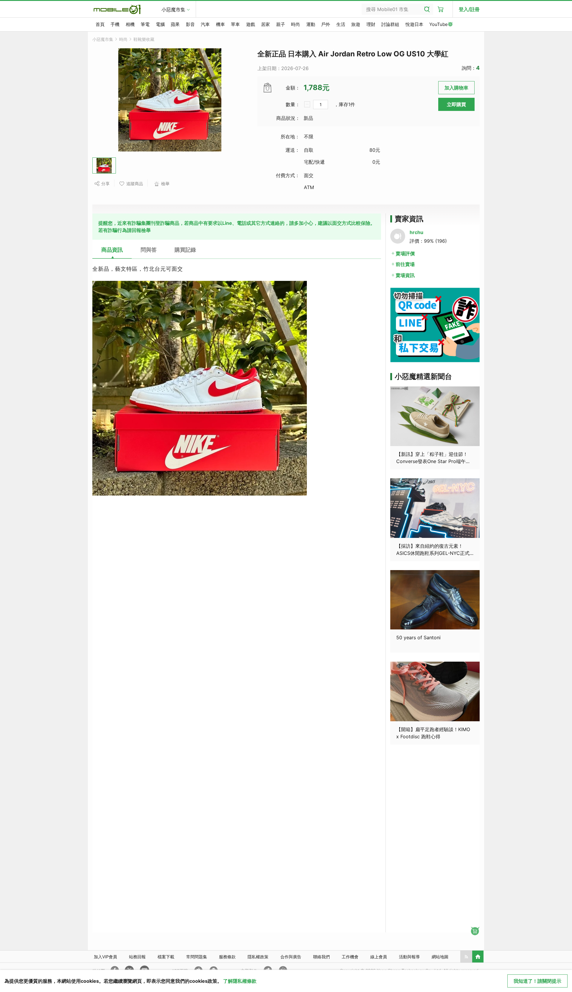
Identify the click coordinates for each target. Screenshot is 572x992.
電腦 (160, 24)
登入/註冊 (469, 9)
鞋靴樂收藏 (143, 39)
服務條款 (227, 956)
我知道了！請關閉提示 (537, 981)
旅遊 (355, 24)
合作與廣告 (290, 956)
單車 (235, 24)
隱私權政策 (258, 956)
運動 (310, 24)
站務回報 (137, 956)
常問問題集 (196, 956)
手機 (115, 24)
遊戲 (250, 24)
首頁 (100, 24)
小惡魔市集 (173, 10)
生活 (340, 24)
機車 (220, 24)
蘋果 (175, 24)
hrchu (416, 232)
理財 (370, 24)
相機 (130, 24)
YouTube (438, 24)
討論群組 (390, 24)
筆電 (145, 24)
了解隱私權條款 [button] (240, 981)
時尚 (295, 24)
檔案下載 (166, 956)
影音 (190, 24)
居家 (265, 24)
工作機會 (350, 956)
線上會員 (378, 956)
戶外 (325, 24)
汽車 (205, 24)
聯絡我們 (321, 956)
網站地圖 (440, 956)
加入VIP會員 (105, 956)
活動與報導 (409, 956)
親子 (280, 24)
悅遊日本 (414, 24)
